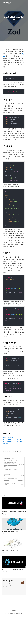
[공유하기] (9, 452)
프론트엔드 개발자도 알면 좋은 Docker (10, 470)
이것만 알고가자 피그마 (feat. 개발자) (10, 484)
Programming (7, 458)
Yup (23, 54)
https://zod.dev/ (8, 437)
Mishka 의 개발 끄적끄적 (8, 583)
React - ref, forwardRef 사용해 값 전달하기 (10, 479)
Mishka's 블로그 (7, 3)
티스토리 (14, 610)
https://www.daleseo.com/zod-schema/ (12, 442)
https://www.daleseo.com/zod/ (12, 439)
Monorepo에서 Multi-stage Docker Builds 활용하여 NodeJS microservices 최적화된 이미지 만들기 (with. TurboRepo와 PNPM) (10, 463)
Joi (4, 56)
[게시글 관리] (11, 452)
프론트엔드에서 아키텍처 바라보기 (10, 474)
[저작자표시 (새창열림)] (20, 451)
